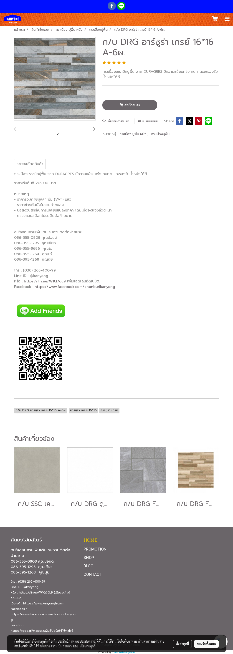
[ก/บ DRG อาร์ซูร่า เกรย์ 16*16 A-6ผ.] (54, 79)
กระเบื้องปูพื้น (160, 134)
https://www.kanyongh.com (43, 603)
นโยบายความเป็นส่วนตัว (56, 646)
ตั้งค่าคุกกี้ (182, 644)
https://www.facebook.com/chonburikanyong (75, 286)
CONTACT (93, 574)
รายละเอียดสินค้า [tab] (30, 164)
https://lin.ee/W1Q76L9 (45, 281)
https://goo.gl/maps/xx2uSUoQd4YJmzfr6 (42, 631)
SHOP (89, 557)
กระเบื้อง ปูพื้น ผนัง (133, 134)
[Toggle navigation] (227, 19)
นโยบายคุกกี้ (88, 646)
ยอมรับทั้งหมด (206, 644)
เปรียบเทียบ (149, 121)
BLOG (88, 565)
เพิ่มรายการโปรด (117, 121)
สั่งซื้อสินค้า (131, 105)
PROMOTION (95, 549)
